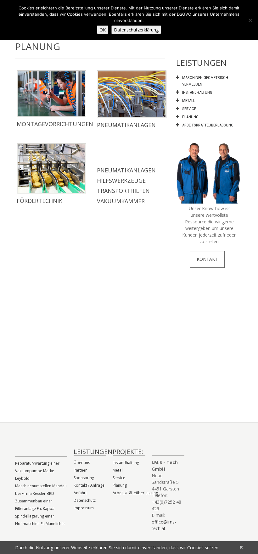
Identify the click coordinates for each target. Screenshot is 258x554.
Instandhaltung (197, 92)
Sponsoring (84, 477)
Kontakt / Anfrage (89, 485)
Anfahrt (80, 492)
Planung (190, 117)
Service (189, 108)
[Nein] (250, 20)
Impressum (84, 508)
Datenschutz (85, 500)
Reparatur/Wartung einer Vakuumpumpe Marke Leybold (37, 471)
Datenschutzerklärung (136, 30)
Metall (188, 100)
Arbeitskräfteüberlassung (207, 125)
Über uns (82, 462)
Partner (80, 470)
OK (102, 30)
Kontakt (207, 259)
